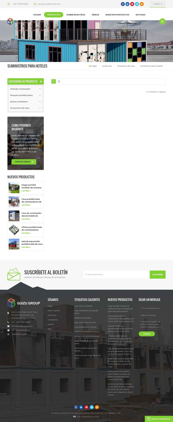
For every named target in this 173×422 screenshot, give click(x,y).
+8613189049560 (18, 334)
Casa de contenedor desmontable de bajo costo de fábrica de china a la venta (31, 214)
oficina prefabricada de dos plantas (86, 349)
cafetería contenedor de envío (87, 332)
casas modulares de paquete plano (86, 342)
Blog (49, 329)
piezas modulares (19, 101)
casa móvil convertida (83, 306)
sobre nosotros (75, 14)
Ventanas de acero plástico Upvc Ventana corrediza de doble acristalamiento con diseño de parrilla (119, 375)
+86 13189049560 (21, 4)
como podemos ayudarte (21, 127)
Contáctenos (22, 162)
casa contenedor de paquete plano (86, 312)
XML (119, 413)
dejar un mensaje (161, 419)
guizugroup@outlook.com (49, 4)
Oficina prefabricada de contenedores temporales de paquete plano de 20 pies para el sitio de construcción (31, 228)
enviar (146, 334)
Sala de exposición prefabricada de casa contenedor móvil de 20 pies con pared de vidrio (31, 242)
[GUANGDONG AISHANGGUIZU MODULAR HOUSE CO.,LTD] (18, 21)
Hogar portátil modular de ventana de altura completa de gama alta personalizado (31, 186)
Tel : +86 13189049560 (20, 322)
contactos (39, 28)
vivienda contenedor (20, 89)
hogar (37, 14)
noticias (140, 14)
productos (53, 14)
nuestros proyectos (117, 14)
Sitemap (111, 413)
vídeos (95, 14)
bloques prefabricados (21, 95)
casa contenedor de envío (85, 322)
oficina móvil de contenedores (87, 336)
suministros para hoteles (151, 66)
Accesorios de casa (126, 66)
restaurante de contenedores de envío (88, 356)
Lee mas (25, 191)
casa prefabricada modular (86, 327)
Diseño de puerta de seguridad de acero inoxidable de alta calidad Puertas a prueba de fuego (120, 363)
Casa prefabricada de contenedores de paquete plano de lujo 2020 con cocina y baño (31, 200)
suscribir (157, 274)
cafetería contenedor (83, 318)
